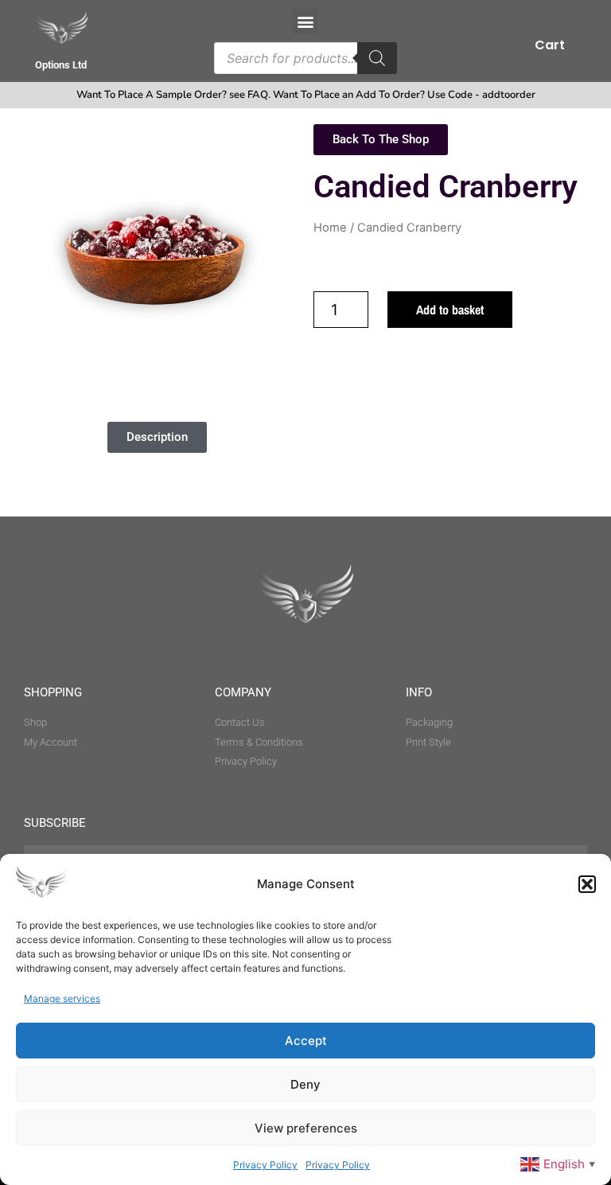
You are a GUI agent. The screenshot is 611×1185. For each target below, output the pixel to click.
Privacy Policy (265, 1165)
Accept (306, 1040)
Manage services (62, 998)
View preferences (306, 1128)
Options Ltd (61, 65)
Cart (550, 45)
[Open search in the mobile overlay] (305, 58)
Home (330, 227)
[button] (587, 884)
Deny (305, 1084)
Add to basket (450, 309)
